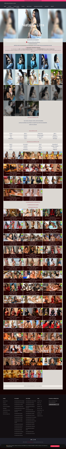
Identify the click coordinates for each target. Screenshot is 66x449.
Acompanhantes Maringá (30, 422)
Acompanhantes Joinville (30, 413)
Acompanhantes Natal (18, 429)
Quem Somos (5, 400)
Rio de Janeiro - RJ (40, 410)
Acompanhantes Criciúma (30, 415)
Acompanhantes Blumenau (30, 411)
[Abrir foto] (9, 61)
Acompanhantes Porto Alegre (19, 400)
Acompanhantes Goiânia (18, 417)
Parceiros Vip (5, 412)
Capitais (9, 6)
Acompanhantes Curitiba (18, 404)
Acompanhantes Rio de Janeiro (19, 408)
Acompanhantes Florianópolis (19, 402)
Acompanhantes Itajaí (29, 409)
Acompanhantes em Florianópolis (26, 45)
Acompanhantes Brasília (18, 415)
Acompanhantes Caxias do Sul (31, 400)
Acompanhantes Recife (18, 427)
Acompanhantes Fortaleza (18, 431)
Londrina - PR (39, 412)
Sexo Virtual (29, 6)
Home (5, 6)
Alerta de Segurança (10, 7)
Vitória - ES (39, 402)
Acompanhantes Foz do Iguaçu (31, 417)
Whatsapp (4, 408)
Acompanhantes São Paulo (18, 406)
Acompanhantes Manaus (18, 435)
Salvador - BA (39, 406)
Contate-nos (5, 404)
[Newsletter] (58, 404)
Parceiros (46, 6)
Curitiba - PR (39, 400)
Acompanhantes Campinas (30, 426)
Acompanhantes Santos (30, 431)
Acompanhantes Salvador (18, 424)
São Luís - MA (39, 408)
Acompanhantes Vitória (18, 413)
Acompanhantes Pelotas (30, 402)
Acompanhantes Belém (18, 433)
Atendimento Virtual (6, 410)
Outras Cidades (16, 6)
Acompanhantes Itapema (30, 404)
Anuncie (52, 6)
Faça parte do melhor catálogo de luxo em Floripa (33, 0)
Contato (17, 7)
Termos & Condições (6, 406)
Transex (23, 6)
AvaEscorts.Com (40, 415)
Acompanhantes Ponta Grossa (31, 420)
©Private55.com (30, 442)
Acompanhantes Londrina (30, 424)
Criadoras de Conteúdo (38, 6)
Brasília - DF (39, 404)
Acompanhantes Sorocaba (30, 433)
